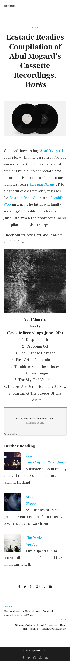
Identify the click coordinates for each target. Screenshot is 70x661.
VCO (7, 204)
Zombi (55, 198)
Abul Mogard (51, 151)
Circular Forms (42, 184)
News (35, 27)
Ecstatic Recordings (25, 198)
